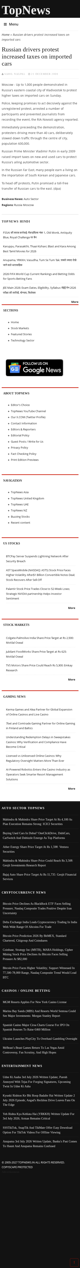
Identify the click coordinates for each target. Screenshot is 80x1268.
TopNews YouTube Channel (28, 411)
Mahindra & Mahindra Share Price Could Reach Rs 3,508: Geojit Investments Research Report (38, 863)
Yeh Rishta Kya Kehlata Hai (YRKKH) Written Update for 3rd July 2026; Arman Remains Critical (38, 1116)
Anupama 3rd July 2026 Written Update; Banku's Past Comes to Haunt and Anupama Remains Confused (40, 1144)
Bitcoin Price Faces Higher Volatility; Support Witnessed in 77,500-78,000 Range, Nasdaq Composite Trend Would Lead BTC (39, 972)
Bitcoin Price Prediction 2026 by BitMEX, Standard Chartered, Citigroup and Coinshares (34, 938)
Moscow (28, 205)
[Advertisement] (40, 1217)
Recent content (20, 522)
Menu (13, 24)
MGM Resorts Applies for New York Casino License (35, 1002)
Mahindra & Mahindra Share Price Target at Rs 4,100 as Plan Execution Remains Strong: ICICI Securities (37, 822)
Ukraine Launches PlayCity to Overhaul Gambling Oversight (40, 1038)
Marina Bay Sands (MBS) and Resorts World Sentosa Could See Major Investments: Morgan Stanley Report (39, 1013)
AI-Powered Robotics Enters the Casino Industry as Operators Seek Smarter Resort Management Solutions (38, 774)
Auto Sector (31, 199)
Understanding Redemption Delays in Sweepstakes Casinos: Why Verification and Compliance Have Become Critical (38, 742)
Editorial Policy (20, 435)
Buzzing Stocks (20, 516)
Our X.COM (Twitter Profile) (28, 417)
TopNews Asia (20, 492)
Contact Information (24, 423)
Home (6, 35)
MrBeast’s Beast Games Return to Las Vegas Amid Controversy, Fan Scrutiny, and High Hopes (33, 1050)
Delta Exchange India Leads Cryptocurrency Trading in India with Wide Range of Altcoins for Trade (40, 924)
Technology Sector (22, 340)
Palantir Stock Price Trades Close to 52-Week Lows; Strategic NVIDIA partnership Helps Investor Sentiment (38, 593)
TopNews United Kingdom (27, 498)
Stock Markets (20, 328)
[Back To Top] (74, 1262)
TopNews (26, 10)
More (75, 302)
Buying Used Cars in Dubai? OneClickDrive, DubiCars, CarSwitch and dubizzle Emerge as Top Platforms (36, 835)
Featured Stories (21, 334)
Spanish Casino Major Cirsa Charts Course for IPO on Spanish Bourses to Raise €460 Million (36, 1027)
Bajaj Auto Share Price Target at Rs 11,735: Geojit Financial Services (39, 877)
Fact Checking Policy (23, 454)
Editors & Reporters (23, 429)
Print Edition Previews (25, 460)
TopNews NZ (19, 510)
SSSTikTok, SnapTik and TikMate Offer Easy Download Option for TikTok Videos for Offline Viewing (37, 1130)
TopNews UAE (20, 504)
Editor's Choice (20, 405)
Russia (18, 205)
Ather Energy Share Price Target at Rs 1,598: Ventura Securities (35, 849)
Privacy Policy (19, 447)
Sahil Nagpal (14, 74)
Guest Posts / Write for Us (27, 441)
